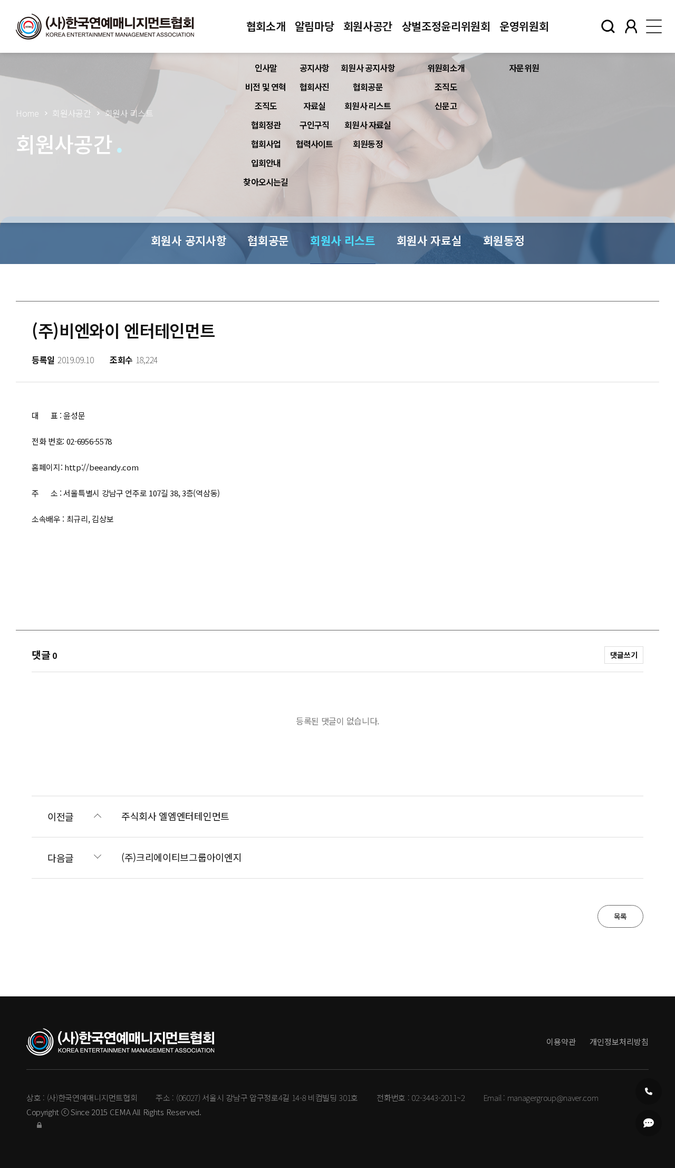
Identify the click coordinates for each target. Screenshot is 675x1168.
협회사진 (315, 86)
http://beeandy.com (101, 467)
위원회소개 (446, 67)
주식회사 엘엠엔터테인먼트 (175, 816)
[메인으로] (105, 27)
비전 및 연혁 (265, 86)
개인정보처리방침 (619, 1041)
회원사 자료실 (367, 124)
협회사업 (266, 143)
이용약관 (561, 1041)
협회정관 (266, 124)
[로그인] (39, 1124)
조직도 (266, 105)
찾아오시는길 (265, 181)
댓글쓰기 (624, 654)
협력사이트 (314, 143)
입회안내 (266, 162)
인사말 (266, 67)
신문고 (446, 105)
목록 (620, 916)
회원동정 (368, 143)
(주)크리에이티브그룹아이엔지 (181, 857)
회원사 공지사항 (368, 67)
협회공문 (368, 86)
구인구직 (315, 124)
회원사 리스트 (367, 105)
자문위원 (524, 67)
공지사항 (315, 67)
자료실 (314, 105)
